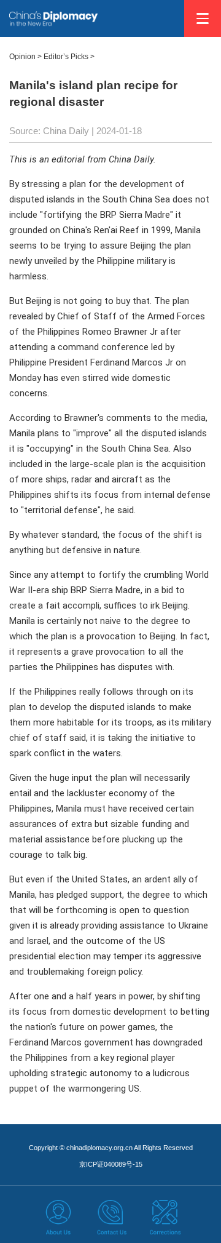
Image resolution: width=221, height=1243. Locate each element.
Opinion (22, 56)
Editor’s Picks (66, 56)
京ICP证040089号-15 (110, 1164)
